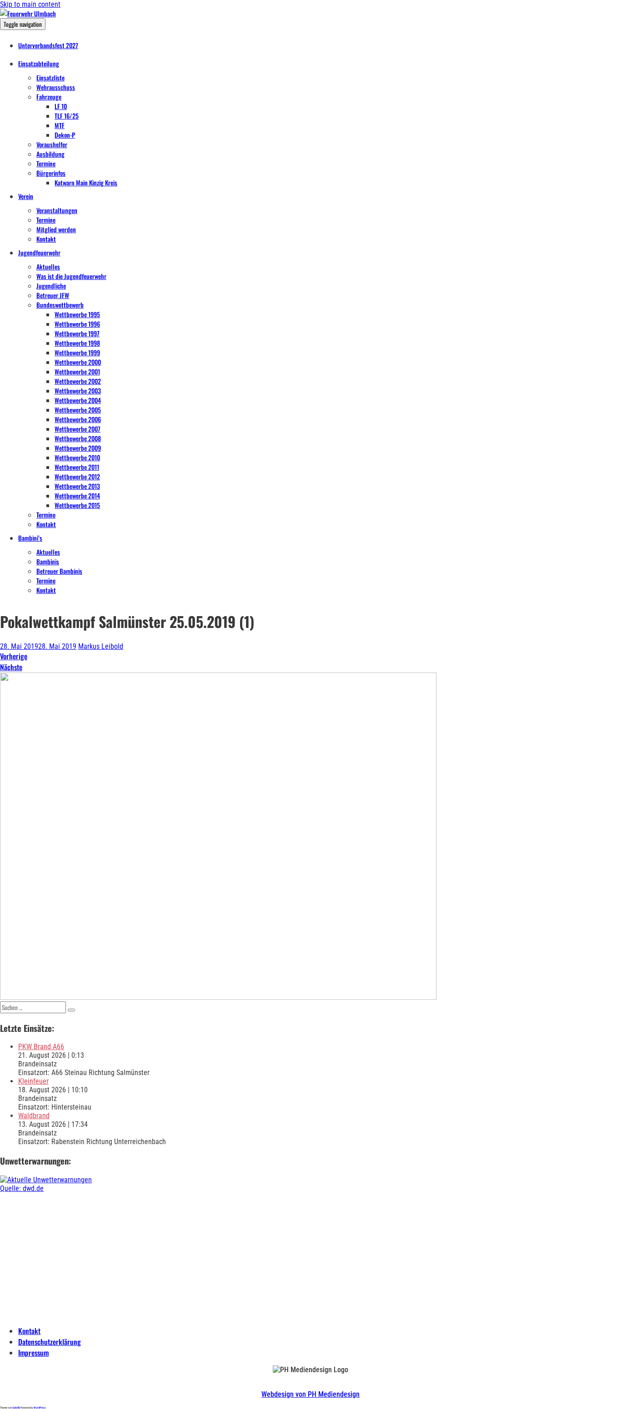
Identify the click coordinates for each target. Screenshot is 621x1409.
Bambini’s (30, 538)
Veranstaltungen (56, 210)
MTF (60, 125)
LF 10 (61, 106)
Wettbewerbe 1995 (77, 314)
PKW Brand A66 (41, 1046)
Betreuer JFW (52, 295)
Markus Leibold (100, 646)
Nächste (11, 667)
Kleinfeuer (33, 1081)
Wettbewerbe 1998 (77, 343)
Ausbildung (50, 154)
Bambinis (47, 561)
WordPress (40, 1407)
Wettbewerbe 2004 (78, 400)
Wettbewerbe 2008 (78, 438)
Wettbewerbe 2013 (77, 486)
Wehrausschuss (55, 87)
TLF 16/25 (67, 115)
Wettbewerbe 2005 (78, 409)
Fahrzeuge (48, 96)
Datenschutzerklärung (49, 1341)
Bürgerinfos (50, 173)
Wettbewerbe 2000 (78, 362)
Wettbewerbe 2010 (77, 457)
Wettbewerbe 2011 (77, 467)
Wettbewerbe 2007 (77, 428)
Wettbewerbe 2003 (78, 390)
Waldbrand (34, 1115)
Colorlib (16, 1407)
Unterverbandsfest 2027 (48, 45)
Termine (45, 163)
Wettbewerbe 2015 (77, 505)
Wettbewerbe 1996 (77, 324)
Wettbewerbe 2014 (77, 495)
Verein (25, 196)
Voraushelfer (51, 144)
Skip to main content (30, 4)
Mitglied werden (56, 229)
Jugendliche (51, 285)
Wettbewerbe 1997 (77, 333)
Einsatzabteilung (38, 63)
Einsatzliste (50, 77)
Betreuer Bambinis (59, 571)
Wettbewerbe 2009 (78, 448)
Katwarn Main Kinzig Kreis (86, 182)
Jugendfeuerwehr (39, 252)
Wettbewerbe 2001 (77, 371)
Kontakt (46, 239)
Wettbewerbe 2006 (78, 419)
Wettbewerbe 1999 (77, 352)
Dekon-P (65, 134)
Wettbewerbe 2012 (77, 476)
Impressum (33, 1352)
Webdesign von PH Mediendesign (310, 1394)
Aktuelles (48, 266)
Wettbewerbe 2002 (78, 381)
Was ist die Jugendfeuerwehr (71, 276)
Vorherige (13, 656)
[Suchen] (71, 1010)
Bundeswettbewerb (60, 304)
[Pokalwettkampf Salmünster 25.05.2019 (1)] (218, 997)
